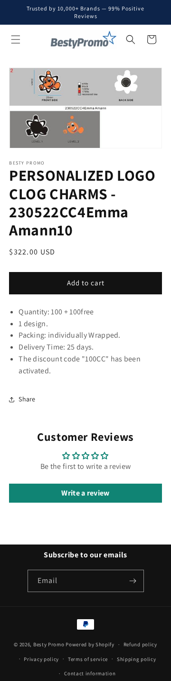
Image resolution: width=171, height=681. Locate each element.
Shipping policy (136, 659)
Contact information (89, 673)
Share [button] (27, 399)
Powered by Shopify (90, 644)
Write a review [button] (85, 493)
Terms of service (88, 659)
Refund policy (140, 644)
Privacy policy (41, 659)
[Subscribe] (133, 581)
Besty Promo (49, 644)
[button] (15, 39)
